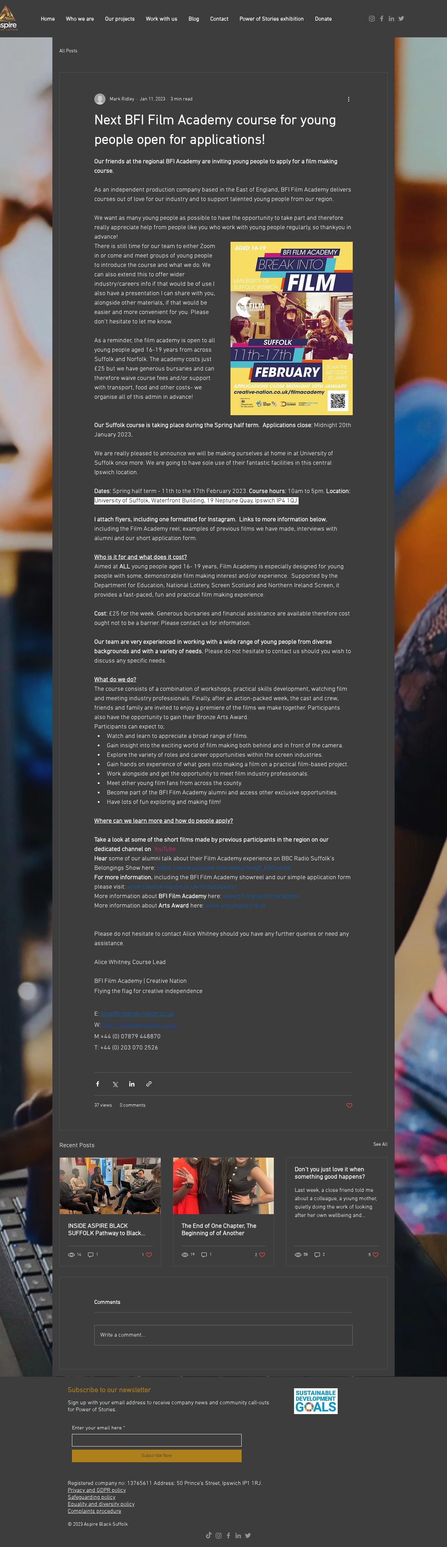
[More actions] (348, 99)
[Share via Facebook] (97, 1084)
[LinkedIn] (391, 18)
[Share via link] (149, 1084)
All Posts (68, 51)
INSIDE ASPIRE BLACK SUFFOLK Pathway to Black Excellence (104, 1230)
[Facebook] (382, 18)
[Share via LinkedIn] (132, 1084)
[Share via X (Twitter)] (114, 1084)
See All (380, 1145)
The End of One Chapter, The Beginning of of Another (219, 1230)
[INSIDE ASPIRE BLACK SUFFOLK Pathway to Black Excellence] (110, 1186)
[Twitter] (401, 18)
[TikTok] (209, 1535)
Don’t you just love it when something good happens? (330, 1173)
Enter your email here (97, 1428)
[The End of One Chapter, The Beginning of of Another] (223, 1186)
